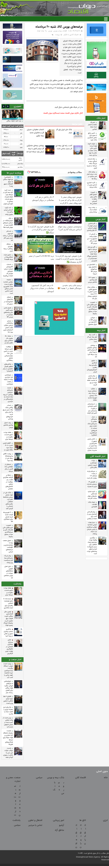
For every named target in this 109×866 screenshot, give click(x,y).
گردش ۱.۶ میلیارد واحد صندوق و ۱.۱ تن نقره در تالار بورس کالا (92, 238)
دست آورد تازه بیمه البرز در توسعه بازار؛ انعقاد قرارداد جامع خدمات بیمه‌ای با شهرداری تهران (8, 197)
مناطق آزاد (59, 830)
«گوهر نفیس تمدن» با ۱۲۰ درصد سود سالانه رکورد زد (8, 446)
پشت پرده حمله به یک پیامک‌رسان (92, 209)
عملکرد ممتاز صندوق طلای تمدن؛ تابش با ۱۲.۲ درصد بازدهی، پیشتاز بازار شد (92, 293)
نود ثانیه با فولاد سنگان (14, 121)
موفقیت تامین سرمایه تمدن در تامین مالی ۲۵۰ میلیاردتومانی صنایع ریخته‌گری (8, 354)
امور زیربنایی (58, 820)
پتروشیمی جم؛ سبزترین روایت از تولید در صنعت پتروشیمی (8, 379)
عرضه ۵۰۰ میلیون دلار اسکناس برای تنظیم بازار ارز (9, 339)
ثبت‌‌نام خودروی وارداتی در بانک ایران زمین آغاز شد (8, 235)
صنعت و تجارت (15, 800)
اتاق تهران (80, 836)
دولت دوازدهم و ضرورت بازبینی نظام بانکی (92, 464)
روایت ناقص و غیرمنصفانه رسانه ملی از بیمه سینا (8, 457)
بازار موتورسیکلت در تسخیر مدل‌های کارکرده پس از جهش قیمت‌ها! (8, 223)
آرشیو (61, 825)
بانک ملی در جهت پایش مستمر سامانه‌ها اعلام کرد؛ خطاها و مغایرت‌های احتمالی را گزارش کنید (8, 501)
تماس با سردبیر (35, 825)
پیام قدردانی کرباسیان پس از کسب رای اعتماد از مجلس (92, 515)
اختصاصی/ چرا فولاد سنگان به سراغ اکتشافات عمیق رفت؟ (8, 181)
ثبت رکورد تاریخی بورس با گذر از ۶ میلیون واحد (8, 211)
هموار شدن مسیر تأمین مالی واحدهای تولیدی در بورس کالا (8, 312)
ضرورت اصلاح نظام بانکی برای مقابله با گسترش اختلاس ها (93, 198)
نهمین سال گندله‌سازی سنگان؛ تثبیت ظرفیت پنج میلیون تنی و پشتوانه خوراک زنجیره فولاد (8, 619)
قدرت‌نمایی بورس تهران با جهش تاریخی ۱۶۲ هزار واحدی (92, 226)
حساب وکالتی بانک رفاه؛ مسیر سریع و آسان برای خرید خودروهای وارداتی (8, 412)
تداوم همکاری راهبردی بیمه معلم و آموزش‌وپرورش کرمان (92, 366)
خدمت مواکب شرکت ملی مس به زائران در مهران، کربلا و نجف (8, 753)
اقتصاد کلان (80, 777)
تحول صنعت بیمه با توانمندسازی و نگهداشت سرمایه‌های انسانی (8, 546)
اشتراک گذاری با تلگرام (71, 34)
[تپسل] (36, 302)
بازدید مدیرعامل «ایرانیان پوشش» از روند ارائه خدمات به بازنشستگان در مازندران (8, 395)
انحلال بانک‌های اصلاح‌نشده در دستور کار (8, 300)
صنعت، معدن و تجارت (13, 779)
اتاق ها (82, 820)
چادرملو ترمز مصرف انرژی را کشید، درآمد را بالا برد (8, 710)
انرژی (105, 820)
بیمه (59, 786)
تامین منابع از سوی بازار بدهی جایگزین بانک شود (92, 136)
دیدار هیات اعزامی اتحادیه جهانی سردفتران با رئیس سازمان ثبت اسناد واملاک (92, 528)
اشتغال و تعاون (35, 820)
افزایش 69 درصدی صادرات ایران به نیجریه (92, 484)
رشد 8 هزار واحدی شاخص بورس (8, 425)
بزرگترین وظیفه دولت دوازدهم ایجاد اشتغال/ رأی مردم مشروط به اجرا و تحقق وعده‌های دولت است (92, 546)
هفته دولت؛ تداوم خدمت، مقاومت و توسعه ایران (8, 435)
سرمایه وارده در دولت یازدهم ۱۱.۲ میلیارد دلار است (92, 474)
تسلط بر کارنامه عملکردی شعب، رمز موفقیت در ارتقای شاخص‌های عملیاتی (8, 482)
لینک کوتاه (40, 31)
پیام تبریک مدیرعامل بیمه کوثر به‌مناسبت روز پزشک (8, 559)
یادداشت (16, 820)
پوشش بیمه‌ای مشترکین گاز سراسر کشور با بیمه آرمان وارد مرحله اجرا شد (92, 351)
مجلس (17, 825)
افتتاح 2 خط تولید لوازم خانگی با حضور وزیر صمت (8, 699)
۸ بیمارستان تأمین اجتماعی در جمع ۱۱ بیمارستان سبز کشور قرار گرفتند (92, 408)
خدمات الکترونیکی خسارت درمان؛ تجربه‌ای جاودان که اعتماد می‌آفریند (8, 270)
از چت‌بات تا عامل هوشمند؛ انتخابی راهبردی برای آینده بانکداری (8, 603)
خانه (106, 777)
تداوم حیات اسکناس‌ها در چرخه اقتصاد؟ (8, 257)
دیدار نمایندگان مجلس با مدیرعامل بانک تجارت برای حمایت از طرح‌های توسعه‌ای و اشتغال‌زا (92, 426)
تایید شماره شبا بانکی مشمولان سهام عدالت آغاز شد (92, 495)
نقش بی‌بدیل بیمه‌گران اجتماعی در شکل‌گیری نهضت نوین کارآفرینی (9, 647)
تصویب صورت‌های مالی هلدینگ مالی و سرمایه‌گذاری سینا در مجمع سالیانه (92, 308)
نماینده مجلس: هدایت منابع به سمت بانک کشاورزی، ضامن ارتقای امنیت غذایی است (8, 286)
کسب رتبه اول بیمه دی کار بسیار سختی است (92, 338)
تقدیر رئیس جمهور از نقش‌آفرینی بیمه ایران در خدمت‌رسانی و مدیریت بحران (92, 444)
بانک (54, 786)
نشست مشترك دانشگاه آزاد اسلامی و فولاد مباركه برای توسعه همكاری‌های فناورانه (8, 738)
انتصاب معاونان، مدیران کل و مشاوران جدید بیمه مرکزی (35, 132)
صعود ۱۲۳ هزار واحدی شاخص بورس (92, 279)
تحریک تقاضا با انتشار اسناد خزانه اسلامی (92, 125)
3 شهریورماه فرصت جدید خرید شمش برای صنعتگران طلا (8, 517)
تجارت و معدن (19, 800)
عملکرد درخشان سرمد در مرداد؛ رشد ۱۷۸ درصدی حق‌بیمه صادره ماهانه (92, 394)
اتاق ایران (85, 834)
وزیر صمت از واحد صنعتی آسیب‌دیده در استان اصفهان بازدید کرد (8, 722)
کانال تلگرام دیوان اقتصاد (74, 113)
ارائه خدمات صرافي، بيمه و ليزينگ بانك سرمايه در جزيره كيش (92, 163)
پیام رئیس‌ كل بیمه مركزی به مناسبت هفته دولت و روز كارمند (92, 380)
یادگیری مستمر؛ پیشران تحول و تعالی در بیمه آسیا (8, 632)
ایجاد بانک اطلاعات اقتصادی (92, 504)
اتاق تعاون (76, 836)
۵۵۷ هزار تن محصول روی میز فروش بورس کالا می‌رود (92, 269)
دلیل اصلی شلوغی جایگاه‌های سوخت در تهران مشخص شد (8, 572)
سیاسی (39, 777)
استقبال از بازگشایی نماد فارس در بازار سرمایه (9, 467)
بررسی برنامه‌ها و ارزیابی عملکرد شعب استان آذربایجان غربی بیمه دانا (8, 326)
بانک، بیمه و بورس (59, 31)
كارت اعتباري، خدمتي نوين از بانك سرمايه (92, 185)
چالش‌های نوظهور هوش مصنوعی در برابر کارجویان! (8, 367)
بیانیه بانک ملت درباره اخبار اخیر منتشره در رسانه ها (92, 175)
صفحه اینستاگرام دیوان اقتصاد (54, 113)
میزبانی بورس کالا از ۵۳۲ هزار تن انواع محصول (92, 321)
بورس (50, 31)
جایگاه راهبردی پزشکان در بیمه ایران (8, 247)
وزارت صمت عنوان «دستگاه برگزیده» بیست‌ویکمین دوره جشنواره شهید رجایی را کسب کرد (8, 671)
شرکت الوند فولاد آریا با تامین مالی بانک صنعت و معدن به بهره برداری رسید (92, 149)
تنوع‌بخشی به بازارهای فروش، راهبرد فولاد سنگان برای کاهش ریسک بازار (8, 687)
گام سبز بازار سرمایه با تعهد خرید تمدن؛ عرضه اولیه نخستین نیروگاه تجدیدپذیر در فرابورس (92, 254)
